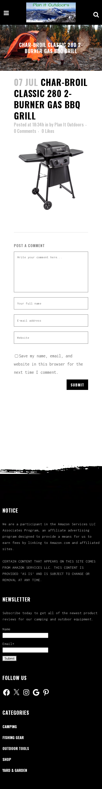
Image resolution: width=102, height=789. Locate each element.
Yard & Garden (14, 770)
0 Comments (25, 131)
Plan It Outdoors (69, 124)
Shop (6, 759)
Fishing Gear (13, 737)
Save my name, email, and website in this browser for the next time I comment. (48, 364)
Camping (9, 726)
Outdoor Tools (15, 748)
